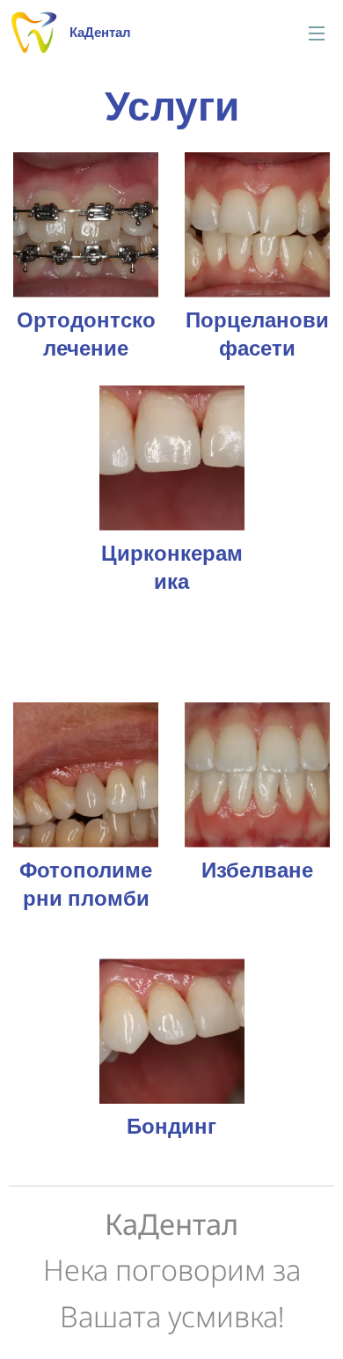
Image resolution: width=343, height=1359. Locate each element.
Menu (316, 32)
